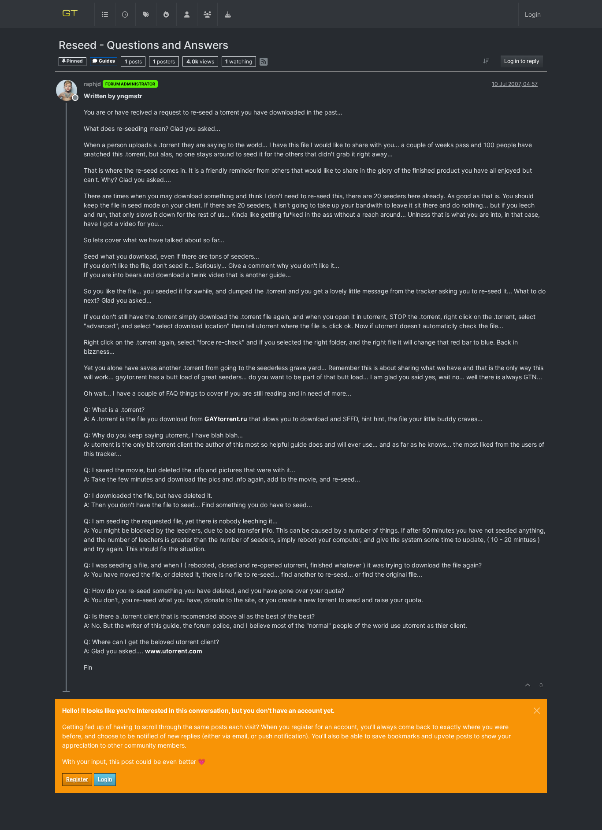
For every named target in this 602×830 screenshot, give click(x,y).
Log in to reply (521, 61)
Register (77, 779)
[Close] (537, 711)
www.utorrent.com (173, 651)
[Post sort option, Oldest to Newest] (486, 61)
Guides (106, 61)
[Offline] (70, 89)
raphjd (92, 84)
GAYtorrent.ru (225, 418)
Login (105, 779)
